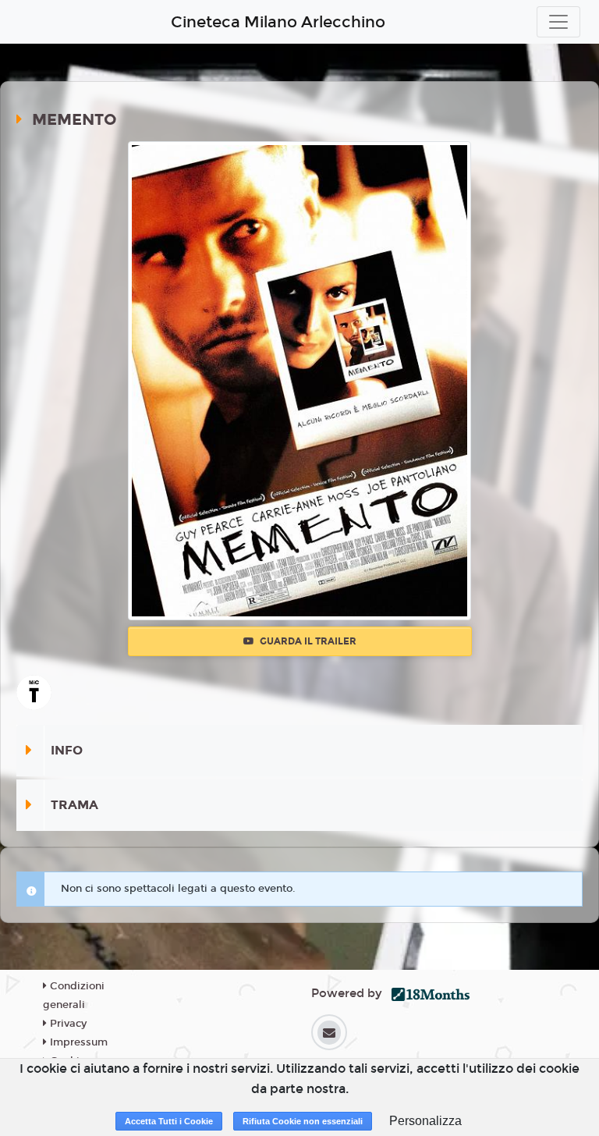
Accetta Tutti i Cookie (169, 1121)
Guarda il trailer (306, 641)
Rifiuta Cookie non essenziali (303, 1121)
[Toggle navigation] (558, 21)
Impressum (77, 1042)
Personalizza (425, 1120)
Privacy (67, 1023)
